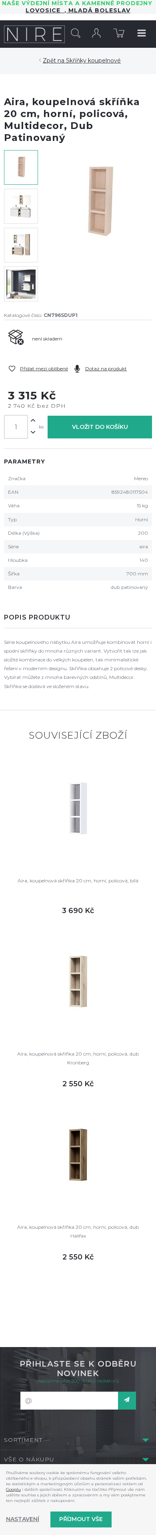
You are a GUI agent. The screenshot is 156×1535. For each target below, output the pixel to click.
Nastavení (22, 1519)
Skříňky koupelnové (93, 60)
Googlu (13, 1489)
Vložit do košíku (100, 426)
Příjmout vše (81, 1519)
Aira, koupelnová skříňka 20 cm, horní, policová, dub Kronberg (78, 1058)
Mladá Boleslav (98, 10)
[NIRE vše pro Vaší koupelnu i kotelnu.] (34, 33)
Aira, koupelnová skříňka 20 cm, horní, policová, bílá (78, 881)
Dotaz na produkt (106, 369)
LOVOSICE (45, 10)
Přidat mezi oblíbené (44, 369)
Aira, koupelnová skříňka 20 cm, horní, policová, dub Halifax (78, 1231)
